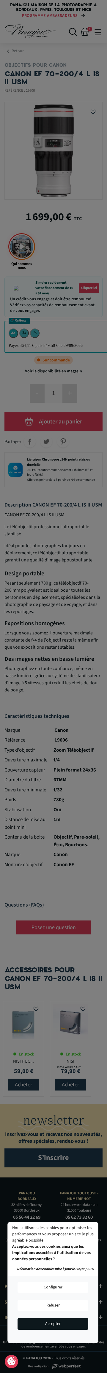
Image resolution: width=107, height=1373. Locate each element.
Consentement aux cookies (11, 1361)
